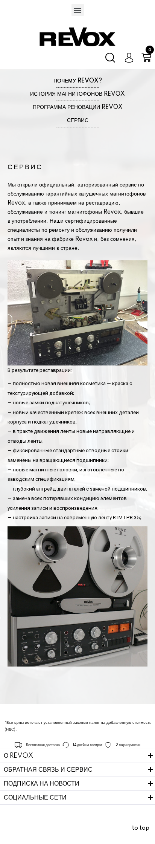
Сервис (77, 121)
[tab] (77, 756)
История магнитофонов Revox (77, 94)
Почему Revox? (77, 81)
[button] (77, 10)
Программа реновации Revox (78, 107)
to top (140, 828)
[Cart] (146, 58)
